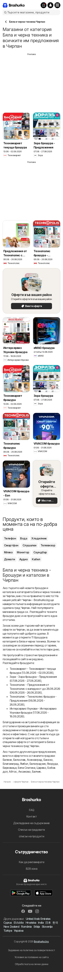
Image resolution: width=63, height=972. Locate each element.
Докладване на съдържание (31, 823)
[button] (50, 5)
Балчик (36, 771)
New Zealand (11, 926)
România (26, 926)
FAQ (31, 810)
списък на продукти (31, 836)
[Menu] (57, 5)
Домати (9, 559)
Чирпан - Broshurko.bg (36, 600)
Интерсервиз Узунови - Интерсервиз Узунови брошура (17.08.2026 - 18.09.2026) (33, 712)
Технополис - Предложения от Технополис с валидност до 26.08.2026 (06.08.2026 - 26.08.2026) (35, 688)
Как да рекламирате (31, 862)
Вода (23, 538)
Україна (18, 930)
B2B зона (31, 868)
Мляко (8, 552)
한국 (55, 922)
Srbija (36, 926)
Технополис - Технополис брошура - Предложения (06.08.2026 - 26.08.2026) (33, 700)
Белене (7, 759)
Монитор (23, 552)
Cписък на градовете (31, 829)
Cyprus (8, 922)
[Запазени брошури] (44, 5)
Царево (41, 767)
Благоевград (11, 763)
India (41, 922)
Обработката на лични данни (31, 964)
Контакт (31, 816)
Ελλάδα (19, 922)
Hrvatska (31, 922)
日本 (48, 922)
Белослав (19, 759)
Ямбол (24, 763)
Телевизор (48, 545)
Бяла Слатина (26, 767)
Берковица (9, 767)
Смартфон (11, 545)
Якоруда (52, 763)
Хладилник (39, 538)
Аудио (23, 559)
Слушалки (29, 545)
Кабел (36, 559)
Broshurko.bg (41, 941)
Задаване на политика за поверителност (31, 950)
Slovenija (47, 926)
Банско (48, 759)
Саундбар (40, 552)
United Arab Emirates (38, 918)
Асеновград (34, 759)
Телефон (10, 538)
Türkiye (8, 930)
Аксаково (24, 771)
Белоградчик (37, 763)
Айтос (13, 771)
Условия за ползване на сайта (32, 957)
